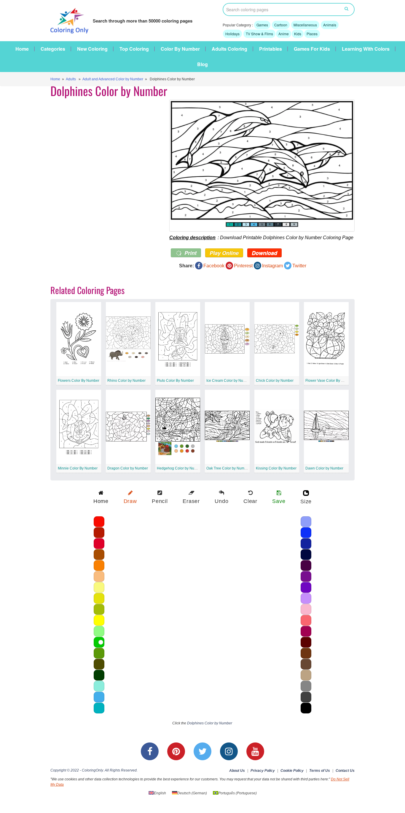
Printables (270, 49)
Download (264, 253)
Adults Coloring (229, 49)
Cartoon (280, 24)
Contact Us (345, 771)
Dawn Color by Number (324, 468)
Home (22, 49)
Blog (202, 64)
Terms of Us (319, 771)
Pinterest (243, 265)
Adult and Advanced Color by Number (112, 79)
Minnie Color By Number (78, 468)
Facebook (213, 265)
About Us (237, 771)
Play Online (224, 253)
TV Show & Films (259, 33)
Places (312, 33)
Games (262, 24)
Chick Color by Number (275, 380)
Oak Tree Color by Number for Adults (235, 468)
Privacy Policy (263, 771)
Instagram (272, 265)
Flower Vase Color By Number (329, 380)
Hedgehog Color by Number (180, 468)
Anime (283, 33)
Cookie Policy (292, 771)
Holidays (232, 33)
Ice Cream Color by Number (228, 380)
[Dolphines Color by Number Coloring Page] (262, 165)
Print (190, 253)
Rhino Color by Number (126, 380)
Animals (329, 24)
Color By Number (180, 49)
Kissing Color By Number (276, 468)
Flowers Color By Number (78, 380)
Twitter (299, 265)
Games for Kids (312, 49)
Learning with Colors (366, 49)
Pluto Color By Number (175, 380)
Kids (297, 33)
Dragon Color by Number (127, 468)
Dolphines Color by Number (209, 723)
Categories (53, 49)
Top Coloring (134, 49)
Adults (71, 79)
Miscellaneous (305, 24)
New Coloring (92, 49)
